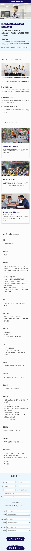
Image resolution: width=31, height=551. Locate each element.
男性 (22, 490)
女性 (26, 490)
